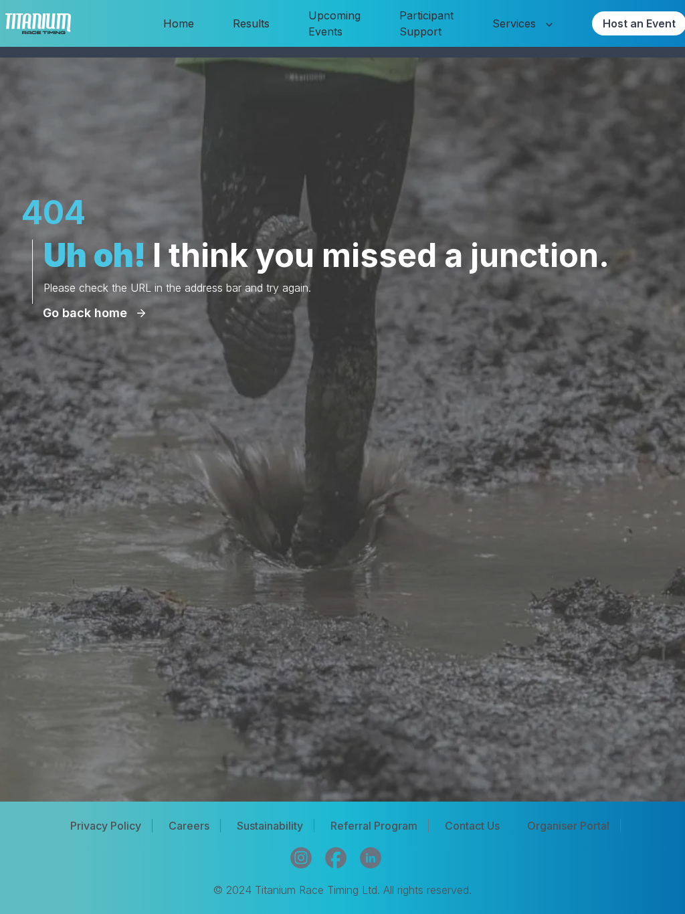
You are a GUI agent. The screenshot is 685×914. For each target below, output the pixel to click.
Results (251, 23)
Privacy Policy (105, 825)
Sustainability (270, 825)
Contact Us (472, 825)
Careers (189, 825)
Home (178, 23)
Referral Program (373, 825)
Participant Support (426, 23)
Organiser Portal (568, 825)
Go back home (85, 313)
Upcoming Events (334, 23)
